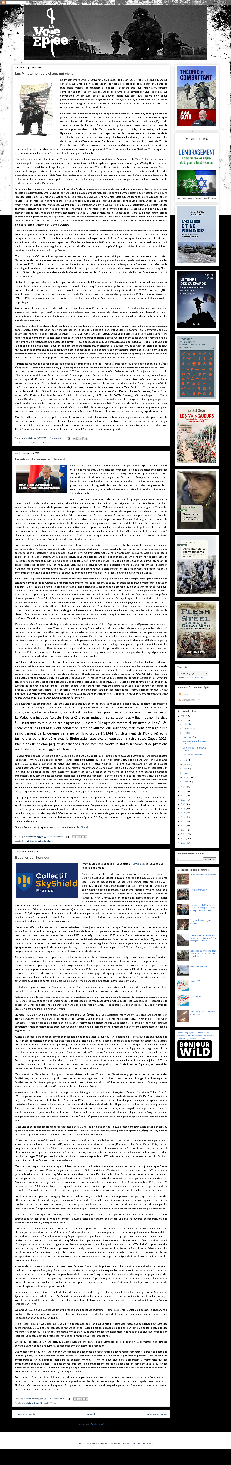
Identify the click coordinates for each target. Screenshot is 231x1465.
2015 (183, 825)
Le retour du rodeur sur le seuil (40, 459)
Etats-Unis (37, 442)
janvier (187, 781)
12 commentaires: (56, 438)
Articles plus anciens (157, 1413)
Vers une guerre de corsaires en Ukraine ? (202, 1013)
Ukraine (50, 840)
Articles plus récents (25, 1413)
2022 (183, 795)
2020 (183, 803)
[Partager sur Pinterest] (86, 438)
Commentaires (188, 699)
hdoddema (131, 1443)
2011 (183, 842)
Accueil (91, 1413)
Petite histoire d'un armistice (203, 874)
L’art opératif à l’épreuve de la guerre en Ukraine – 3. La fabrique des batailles (203, 938)
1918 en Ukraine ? (198, 889)
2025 (183, 720)
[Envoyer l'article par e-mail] (68, 438)
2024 (183, 786)
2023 (183, 791)
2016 (183, 821)
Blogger (149, 1443)
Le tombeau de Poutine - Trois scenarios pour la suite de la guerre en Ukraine (202, 907)
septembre (188, 736)
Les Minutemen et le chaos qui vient (44, 73)
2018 (183, 812)
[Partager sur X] (80, 438)
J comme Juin (196, 996)
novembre (188, 728)
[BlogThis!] (77, 438)
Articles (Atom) (97, 1424)
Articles (185, 694)
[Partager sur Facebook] (83, 438)
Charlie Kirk (27, 442)
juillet (186, 764)
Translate (199, 677)
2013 (183, 834)
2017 (183, 816)
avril (186, 768)
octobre (187, 732)
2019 (183, 808)
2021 (183, 799)
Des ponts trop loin (198, 965)
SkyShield (82, 827)
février (187, 777)
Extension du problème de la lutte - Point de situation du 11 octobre (203, 953)
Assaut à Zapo (196, 981)
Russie (43, 840)
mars (186, 772)
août (186, 759)
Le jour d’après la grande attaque (201, 921)
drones (24, 840)
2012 (183, 838)
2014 (183, 829)
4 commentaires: (56, 836)
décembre (188, 724)
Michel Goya (48, 442)
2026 (183, 716)
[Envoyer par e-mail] (74, 438)
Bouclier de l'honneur (32, 858)
